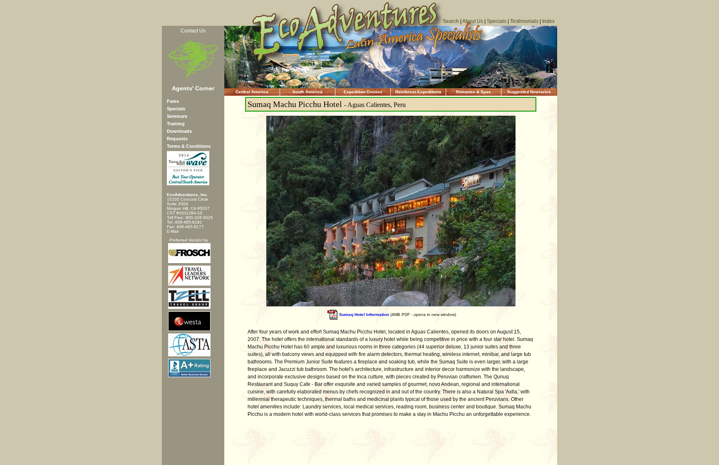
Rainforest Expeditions (418, 92)
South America (307, 92)
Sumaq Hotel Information (364, 314)
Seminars (177, 116)
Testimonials (524, 21)
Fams (173, 101)
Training (176, 123)
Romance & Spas (473, 92)
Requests (177, 138)
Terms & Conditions (189, 146)
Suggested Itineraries (529, 92)
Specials (496, 21)
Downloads (179, 131)
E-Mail (173, 231)
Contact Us (193, 31)
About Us (472, 21)
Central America (252, 92)
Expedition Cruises (363, 92)
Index (548, 21)
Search (451, 21)
